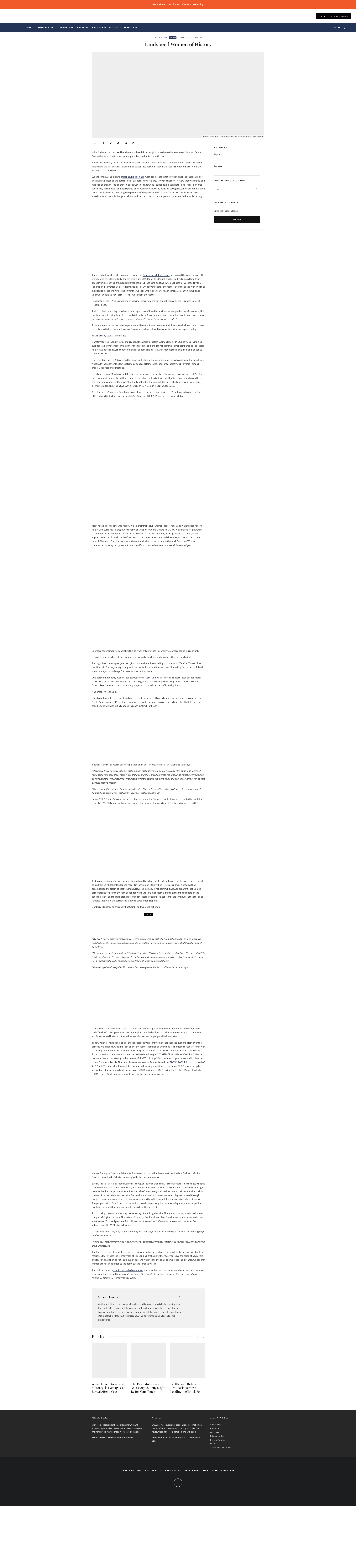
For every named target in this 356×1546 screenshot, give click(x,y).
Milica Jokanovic (160, 38)
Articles (173, 38)
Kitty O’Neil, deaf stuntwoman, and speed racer (168, 644)
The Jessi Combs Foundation (128, 1270)
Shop (212, 1444)
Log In (322, 16)
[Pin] (118, 143)
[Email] (133, 143)
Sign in (217, 154)
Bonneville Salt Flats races (156, 275)
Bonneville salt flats (133, 176)
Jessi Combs (152, 677)
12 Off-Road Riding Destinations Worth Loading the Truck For (185, 1387)
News (29, 27)
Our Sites (214, 1432)
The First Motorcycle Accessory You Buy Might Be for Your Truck (148, 1387)
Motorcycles (46, 27)
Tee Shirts (115, 27)
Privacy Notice (217, 1436)
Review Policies (217, 1440)
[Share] (103, 143)
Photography (214, 136)
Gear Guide (97, 27)
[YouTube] (339, 27)
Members (129, 27)
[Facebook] (335, 27)
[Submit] (126, 143)
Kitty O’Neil (149, 519)
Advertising (215, 1424)
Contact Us (215, 1428)
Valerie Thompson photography (148, 1167)
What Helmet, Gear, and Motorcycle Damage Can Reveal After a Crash (154, 924)
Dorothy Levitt (105, 335)
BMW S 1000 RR (178, 1062)
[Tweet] (111, 143)
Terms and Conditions (220, 1447)
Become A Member (339, 16)
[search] (257, 189)
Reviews (80, 27)
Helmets (65, 27)
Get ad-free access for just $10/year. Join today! (178, 4)
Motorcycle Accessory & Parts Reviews (126, 919)
